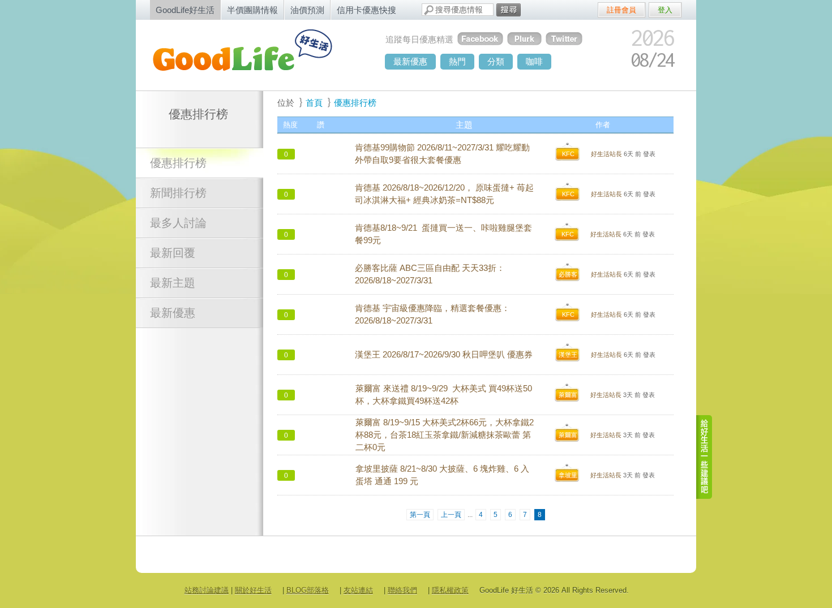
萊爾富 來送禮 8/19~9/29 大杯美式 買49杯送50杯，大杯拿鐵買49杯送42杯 (443, 395)
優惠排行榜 (178, 163)
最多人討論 (178, 223)
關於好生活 (253, 590)
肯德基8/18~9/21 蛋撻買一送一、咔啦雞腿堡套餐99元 (443, 234)
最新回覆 (172, 253)
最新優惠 (410, 61)
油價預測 (307, 10)
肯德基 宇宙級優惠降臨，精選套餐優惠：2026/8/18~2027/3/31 (432, 314)
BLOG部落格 (307, 590)
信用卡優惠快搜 (366, 10)
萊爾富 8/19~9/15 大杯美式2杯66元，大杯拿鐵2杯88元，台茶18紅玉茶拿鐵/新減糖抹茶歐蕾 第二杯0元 (444, 435)
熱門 (457, 61)
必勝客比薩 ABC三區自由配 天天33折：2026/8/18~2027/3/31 (430, 274)
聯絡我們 (402, 590)
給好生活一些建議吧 (704, 457)
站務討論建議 (207, 590)
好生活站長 (606, 153)
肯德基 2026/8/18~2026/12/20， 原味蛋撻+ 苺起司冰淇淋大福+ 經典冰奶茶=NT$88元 (444, 194)
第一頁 (420, 515)
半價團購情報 (252, 10)
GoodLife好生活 (185, 10)
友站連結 (358, 590)
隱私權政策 (450, 590)
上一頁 (451, 515)
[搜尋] (508, 9)
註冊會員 (621, 10)
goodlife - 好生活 (254, 54)
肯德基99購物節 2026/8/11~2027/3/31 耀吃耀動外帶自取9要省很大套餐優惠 (442, 154)
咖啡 (534, 61)
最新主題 (172, 283)
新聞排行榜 (178, 193)
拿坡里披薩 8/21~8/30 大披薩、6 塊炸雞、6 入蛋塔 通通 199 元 (442, 475)
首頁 (314, 102)
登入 (665, 10)
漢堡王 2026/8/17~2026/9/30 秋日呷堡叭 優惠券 (444, 354)
